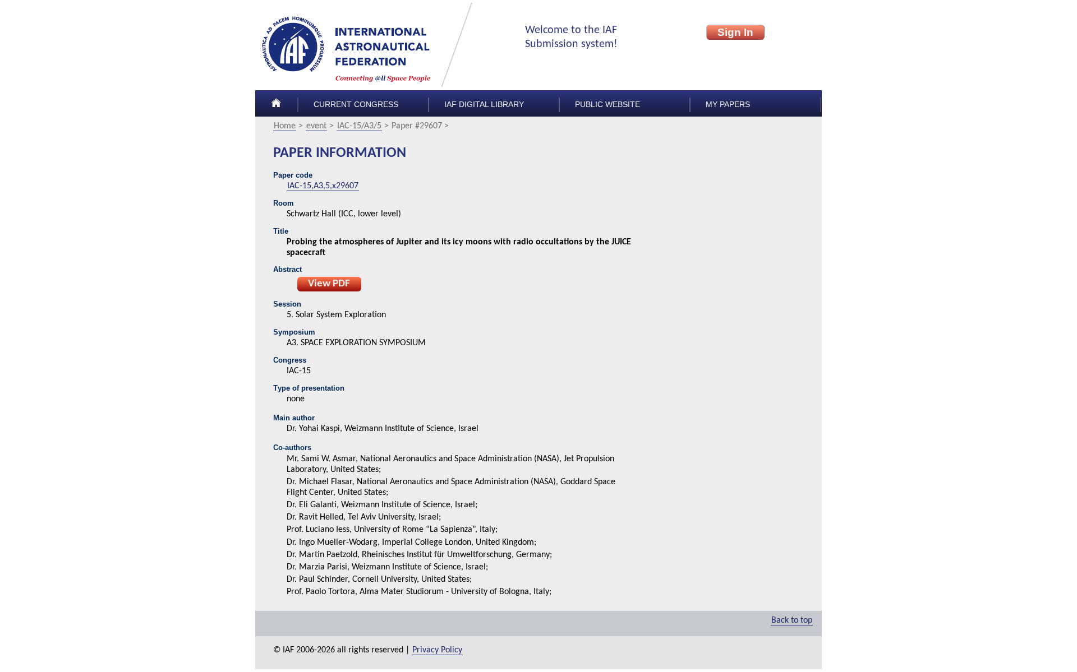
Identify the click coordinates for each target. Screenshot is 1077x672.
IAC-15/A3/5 (359, 126)
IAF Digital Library (484, 104)
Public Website (607, 104)
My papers (728, 104)
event (316, 126)
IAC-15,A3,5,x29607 (322, 186)
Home (285, 126)
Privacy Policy (437, 650)
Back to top (791, 620)
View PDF (329, 284)
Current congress (356, 104)
